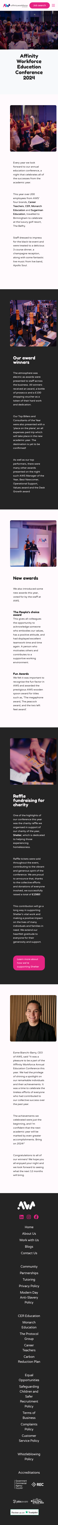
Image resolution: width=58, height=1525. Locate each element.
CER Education (29, 1316)
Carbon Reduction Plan (29, 1359)
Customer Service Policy (29, 1438)
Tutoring (29, 1280)
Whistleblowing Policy (29, 1456)
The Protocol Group (29, 1336)
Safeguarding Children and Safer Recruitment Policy (29, 1396)
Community (29, 1267)
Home (29, 1227)
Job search (39, 5)
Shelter (17, 835)
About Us (29, 1234)
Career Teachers (29, 1348)
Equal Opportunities (29, 1377)
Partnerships (29, 1273)
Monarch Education (29, 1325)
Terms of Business (29, 1415)
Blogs (29, 1247)
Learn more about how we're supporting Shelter (28, 963)
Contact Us (29, 1253)
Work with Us (29, 1240)
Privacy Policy (29, 1286)
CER (27, 206)
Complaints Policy (29, 1427)
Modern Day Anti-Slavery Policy (29, 1297)
